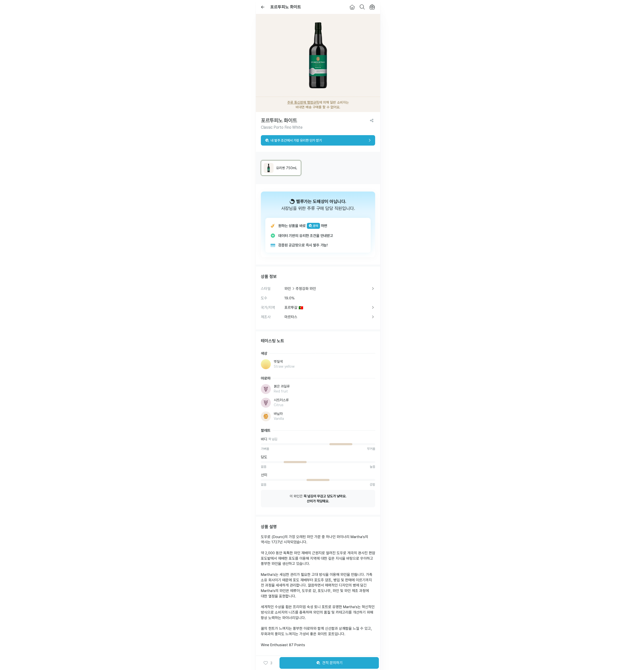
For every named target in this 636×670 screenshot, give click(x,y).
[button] (267, 663)
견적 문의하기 (332, 663)
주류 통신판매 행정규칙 (303, 102)
